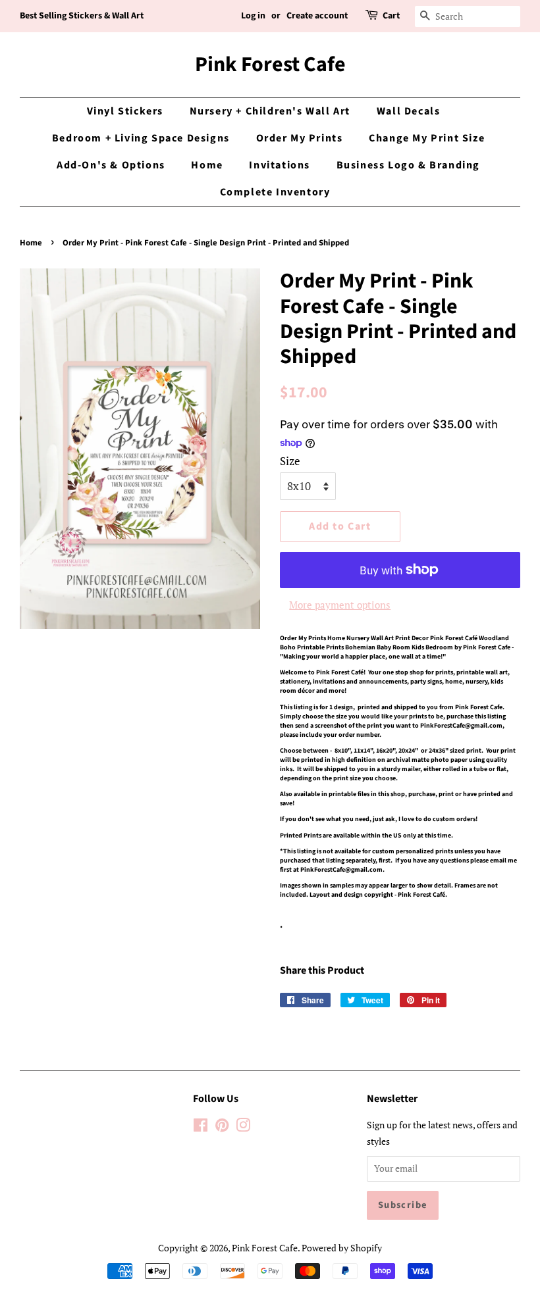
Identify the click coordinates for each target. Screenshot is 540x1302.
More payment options (340, 604)
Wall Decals (409, 111)
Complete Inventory (275, 192)
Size (290, 460)
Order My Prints (299, 138)
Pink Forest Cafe (270, 64)
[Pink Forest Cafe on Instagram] (243, 1127)
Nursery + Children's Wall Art (270, 111)
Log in (253, 15)
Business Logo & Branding (408, 165)
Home (207, 165)
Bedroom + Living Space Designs (141, 138)
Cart (391, 15)
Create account (317, 15)
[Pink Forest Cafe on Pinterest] (222, 1127)
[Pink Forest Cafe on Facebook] (200, 1127)
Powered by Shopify (342, 1247)
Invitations (279, 165)
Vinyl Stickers (125, 111)
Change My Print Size (427, 138)
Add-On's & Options (111, 165)
